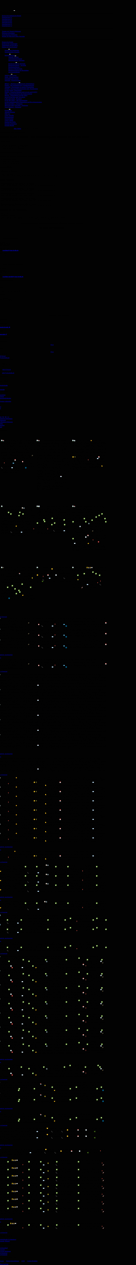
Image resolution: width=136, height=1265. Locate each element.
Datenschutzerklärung (12, 1261)
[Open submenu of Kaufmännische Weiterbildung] (19, 82)
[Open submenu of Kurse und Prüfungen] (14, 10)
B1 (3, 417)
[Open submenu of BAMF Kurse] (10, 54)
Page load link (4, 1264)
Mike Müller (17, 128)
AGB (23, 1261)
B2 (6, 417)
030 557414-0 (6, 369)
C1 (8, 417)
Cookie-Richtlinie (32, 1261)
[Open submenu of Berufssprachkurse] (16, 62)
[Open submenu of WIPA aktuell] (9, 109)
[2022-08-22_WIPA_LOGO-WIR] (68, 7)
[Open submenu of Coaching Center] (11, 74)
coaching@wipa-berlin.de (10, 250)
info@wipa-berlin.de (8, 373)
